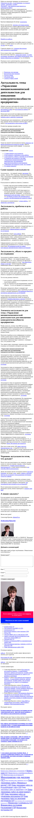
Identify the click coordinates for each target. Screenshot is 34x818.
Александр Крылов (8, 521)
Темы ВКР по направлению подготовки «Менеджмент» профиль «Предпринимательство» (17, 702)
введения (25, 173)
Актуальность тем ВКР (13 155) (13, 628)
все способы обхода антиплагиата (15, 467)
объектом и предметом (7, 202)
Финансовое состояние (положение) (11, 806)
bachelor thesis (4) (9, 626)
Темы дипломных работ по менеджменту (16, 791)
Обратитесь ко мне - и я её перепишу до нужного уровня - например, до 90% (15, 3)
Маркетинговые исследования (14, 775)
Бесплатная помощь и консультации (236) (16, 631)
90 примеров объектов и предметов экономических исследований (17, 292)
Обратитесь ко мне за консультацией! (17, 620)
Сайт (2, 576)
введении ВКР (5, 111)
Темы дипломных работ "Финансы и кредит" (17, 782)
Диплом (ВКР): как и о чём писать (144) (16, 634)
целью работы (23, 201)
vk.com (3, 45)
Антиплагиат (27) (9, 630)
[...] (30, 720)
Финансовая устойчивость (20, 803)
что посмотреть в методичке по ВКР (16, 123)
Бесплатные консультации (12, 73)
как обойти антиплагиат (22, 56)
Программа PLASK (6, 657)
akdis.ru (3, 662)
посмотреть (23, 22)
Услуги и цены (8, 75)
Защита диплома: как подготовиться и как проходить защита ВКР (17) (16, 636)
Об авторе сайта (9, 77)
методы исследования (7, 475)
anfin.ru (3, 653)
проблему (3, 473)
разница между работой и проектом (11, 117)
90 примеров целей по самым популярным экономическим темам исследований (16, 246)
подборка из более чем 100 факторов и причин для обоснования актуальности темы (17, 197)
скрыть (11, 150)
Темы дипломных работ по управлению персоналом (13, 795)
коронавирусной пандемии (12, 195)
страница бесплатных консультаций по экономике (14, 49)
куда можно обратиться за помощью (17, 57)
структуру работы (6, 476)
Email (3, 572)
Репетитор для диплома (11, 72)
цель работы (17, 233)
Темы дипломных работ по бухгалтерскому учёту (17, 786)
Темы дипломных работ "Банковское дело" (16, 780)
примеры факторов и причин (16, 299)
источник (3, 364)
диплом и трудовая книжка (21, 25)
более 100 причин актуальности (16, 443)
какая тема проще (21, 54)
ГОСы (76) (7, 633)
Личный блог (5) (9, 639)
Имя (2, 569)
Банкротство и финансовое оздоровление (13, 771)
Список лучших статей (11, 78)
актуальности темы (6, 109)
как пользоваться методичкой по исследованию (14, 483)
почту (11, 45)
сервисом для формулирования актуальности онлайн (17, 143)
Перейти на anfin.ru (6, 39)
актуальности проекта (21, 109)
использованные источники (22, 475)
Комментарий (5, 555)
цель (14, 473)
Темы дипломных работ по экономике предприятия (14, 798)
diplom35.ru (16, 517)
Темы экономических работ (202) (14, 647)
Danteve (6, 677)
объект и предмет (26, 473)
